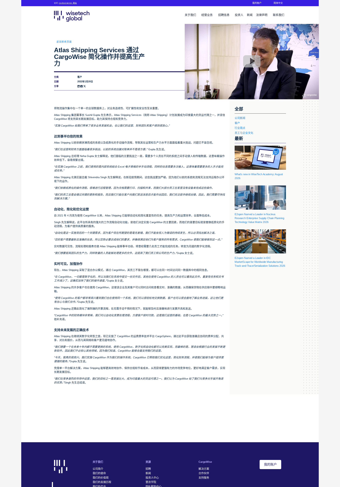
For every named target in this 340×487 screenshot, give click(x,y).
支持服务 (204, 477)
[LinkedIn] (78, 86)
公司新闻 (240, 117)
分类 (56, 77)
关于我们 (191, 14)
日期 (56, 81)
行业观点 (240, 127)
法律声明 (262, 14)
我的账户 (270, 464)
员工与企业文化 (244, 132)
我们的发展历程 (102, 481)
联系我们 (278, 14)
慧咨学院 (151, 481)
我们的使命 (99, 473)
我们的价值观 (101, 477)
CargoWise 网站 (68, 3)
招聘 (148, 468)
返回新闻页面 (64, 41)
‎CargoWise (205, 461)
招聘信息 (224, 14)
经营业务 (207, 14)
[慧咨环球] (71, 16)
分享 (56, 86)
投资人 (239, 14)
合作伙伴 (204, 473)
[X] (84, 86)
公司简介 (98, 468)
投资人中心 (152, 477)
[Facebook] (81, 86)
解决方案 (204, 468)
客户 (237, 122)
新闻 (250, 14)
